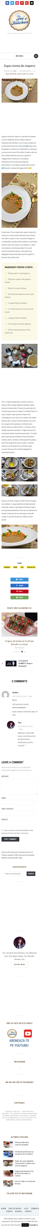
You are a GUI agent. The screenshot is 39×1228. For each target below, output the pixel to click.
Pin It (21, 591)
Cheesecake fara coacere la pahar (22, 1143)
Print (21, 597)
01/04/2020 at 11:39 (25, 726)
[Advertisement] (19, 44)
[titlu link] (19, 1038)
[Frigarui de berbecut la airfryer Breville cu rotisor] (19, 624)
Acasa (3, 1208)
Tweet (21, 579)
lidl (22, 567)
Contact (28, 1211)
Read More (33, 1225)
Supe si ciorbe (27, 74)
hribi (15, 567)
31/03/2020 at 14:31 (19, 696)
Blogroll (18, 1211)
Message (5, 776)
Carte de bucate (15, 1208)
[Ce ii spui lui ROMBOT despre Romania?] (11, 663)
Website (5, 820)
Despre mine (19, 964)
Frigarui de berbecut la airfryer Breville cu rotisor (24, 1173)
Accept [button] (25, 1225)
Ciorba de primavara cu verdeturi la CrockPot (24, 1153)
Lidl (26, 146)
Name (4, 798)
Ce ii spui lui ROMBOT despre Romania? (25, 663)
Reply (30, 696)
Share (21, 585)
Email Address (7, 809)
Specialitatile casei (13, 74)
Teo (14, 71)
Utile (26, 1208)
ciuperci (7, 567)
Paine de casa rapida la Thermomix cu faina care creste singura (25, 1163)
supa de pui (31, 567)
